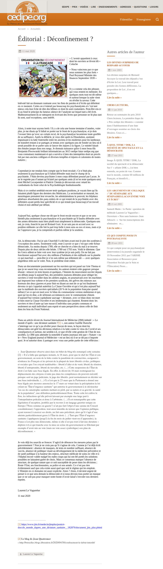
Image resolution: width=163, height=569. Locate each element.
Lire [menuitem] (93, 6)
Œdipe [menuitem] (65, 6)
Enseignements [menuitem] (108, 6)
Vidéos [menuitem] (84, 6)
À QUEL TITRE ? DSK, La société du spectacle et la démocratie (125, 147)
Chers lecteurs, (117, 105)
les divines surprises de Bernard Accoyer (123, 64)
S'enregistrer (143, 19)
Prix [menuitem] (74, 6)
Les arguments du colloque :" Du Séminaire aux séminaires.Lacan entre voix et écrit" (126, 195)
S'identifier (126, 19)
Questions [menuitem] (140, 6)
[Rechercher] (157, 19)
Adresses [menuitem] (125, 6)
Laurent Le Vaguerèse (33, 554)
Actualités (35, 28)
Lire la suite (113, 97)
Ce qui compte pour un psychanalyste (122, 237)
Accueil (21, 28)
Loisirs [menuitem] (154, 6)
